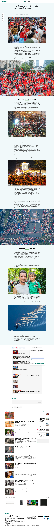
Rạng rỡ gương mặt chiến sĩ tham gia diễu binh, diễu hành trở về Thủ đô (29, 375)
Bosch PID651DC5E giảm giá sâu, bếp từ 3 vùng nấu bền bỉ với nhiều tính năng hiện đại (44, 508)
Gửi (39, 402)
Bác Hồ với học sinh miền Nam (21, 412)
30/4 (15, 407)
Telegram (48, 519)
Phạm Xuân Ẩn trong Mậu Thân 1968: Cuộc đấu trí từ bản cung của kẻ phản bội (25, 481)
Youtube (46, 519)
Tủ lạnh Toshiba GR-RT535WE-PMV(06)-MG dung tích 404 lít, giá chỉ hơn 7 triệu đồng (21, 508)
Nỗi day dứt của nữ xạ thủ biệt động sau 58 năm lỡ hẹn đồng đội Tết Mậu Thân (25, 439)
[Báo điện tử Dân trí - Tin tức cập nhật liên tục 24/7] (4, 1)
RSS (27, 514)
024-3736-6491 (10, 520)
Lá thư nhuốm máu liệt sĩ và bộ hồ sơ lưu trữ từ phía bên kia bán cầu (25, 464)
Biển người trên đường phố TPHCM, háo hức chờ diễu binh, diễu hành (29, 361)
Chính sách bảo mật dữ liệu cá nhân (31, 518)
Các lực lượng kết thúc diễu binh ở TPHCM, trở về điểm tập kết (28, 356)
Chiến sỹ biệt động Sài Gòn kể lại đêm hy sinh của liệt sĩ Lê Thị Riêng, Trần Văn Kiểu (25, 489)
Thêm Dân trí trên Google (38, 347)
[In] (3, 20)
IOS (40, 516)
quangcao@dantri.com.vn (32, 517)
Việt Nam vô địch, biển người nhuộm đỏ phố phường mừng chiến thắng (42, 414)
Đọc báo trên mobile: (41, 514)
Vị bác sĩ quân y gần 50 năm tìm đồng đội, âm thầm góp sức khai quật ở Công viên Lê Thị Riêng (25, 456)
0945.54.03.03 (34, 516)
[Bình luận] (3, 14)
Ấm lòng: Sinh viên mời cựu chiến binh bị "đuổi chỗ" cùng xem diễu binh (29, 391)
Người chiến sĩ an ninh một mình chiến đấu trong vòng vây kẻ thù (25, 422)
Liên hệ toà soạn (29, 515)
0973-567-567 (17, 520)
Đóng (32, 363)
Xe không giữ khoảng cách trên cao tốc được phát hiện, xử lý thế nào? (42, 425)
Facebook (44, 519)
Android (46, 516)
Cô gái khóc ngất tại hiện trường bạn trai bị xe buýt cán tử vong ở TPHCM (42, 420)
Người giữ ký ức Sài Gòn (22, 380)
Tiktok (47, 519)
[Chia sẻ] (3, 16)
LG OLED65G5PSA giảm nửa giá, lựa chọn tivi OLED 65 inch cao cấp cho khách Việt (32, 508)
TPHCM (21, 407)
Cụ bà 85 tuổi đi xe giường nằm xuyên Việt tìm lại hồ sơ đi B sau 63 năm (25, 473)
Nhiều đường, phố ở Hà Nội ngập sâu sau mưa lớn (42, 430)
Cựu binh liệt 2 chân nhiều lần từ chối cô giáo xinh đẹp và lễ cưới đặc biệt (25, 430)
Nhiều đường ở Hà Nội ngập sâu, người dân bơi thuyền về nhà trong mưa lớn (42, 435)
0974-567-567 (11, 523)
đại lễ (17, 407)
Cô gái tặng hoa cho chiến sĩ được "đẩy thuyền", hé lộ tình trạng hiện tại (29, 386)
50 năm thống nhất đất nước (23, 372)
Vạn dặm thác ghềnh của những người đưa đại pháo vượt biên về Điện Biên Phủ (25, 447)
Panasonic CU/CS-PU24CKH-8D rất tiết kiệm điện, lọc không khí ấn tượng (10, 508)
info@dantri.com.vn (8, 524)
